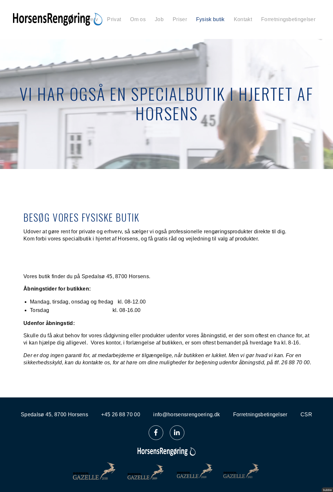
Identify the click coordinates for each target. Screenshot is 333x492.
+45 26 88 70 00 (120, 414)
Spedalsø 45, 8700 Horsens (54, 414)
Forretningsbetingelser (288, 19)
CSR (306, 414)
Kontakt (243, 19)
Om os (138, 19)
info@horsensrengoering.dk (186, 414)
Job (159, 19)
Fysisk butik (210, 19)
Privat (114, 19)
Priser (180, 19)
